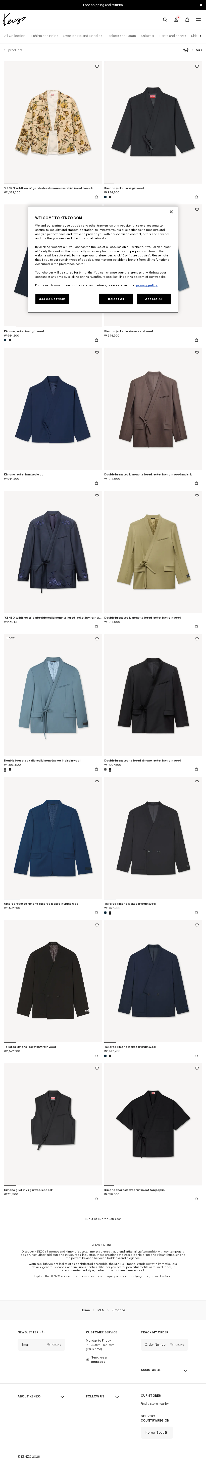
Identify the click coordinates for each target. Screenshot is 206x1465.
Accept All (154, 299)
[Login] (176, 20)
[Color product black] (109, 196)
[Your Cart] (187, 20)
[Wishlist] (97, 67)
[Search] (165, 20)
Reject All (116, 299)
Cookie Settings (52, 299)
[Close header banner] (201, 5)
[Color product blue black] (106, 196)
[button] (200, 36)
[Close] (171, 211)
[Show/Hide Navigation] (198, 19)
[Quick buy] (96, 197)
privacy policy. (147, 285)
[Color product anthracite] (6, 769)
